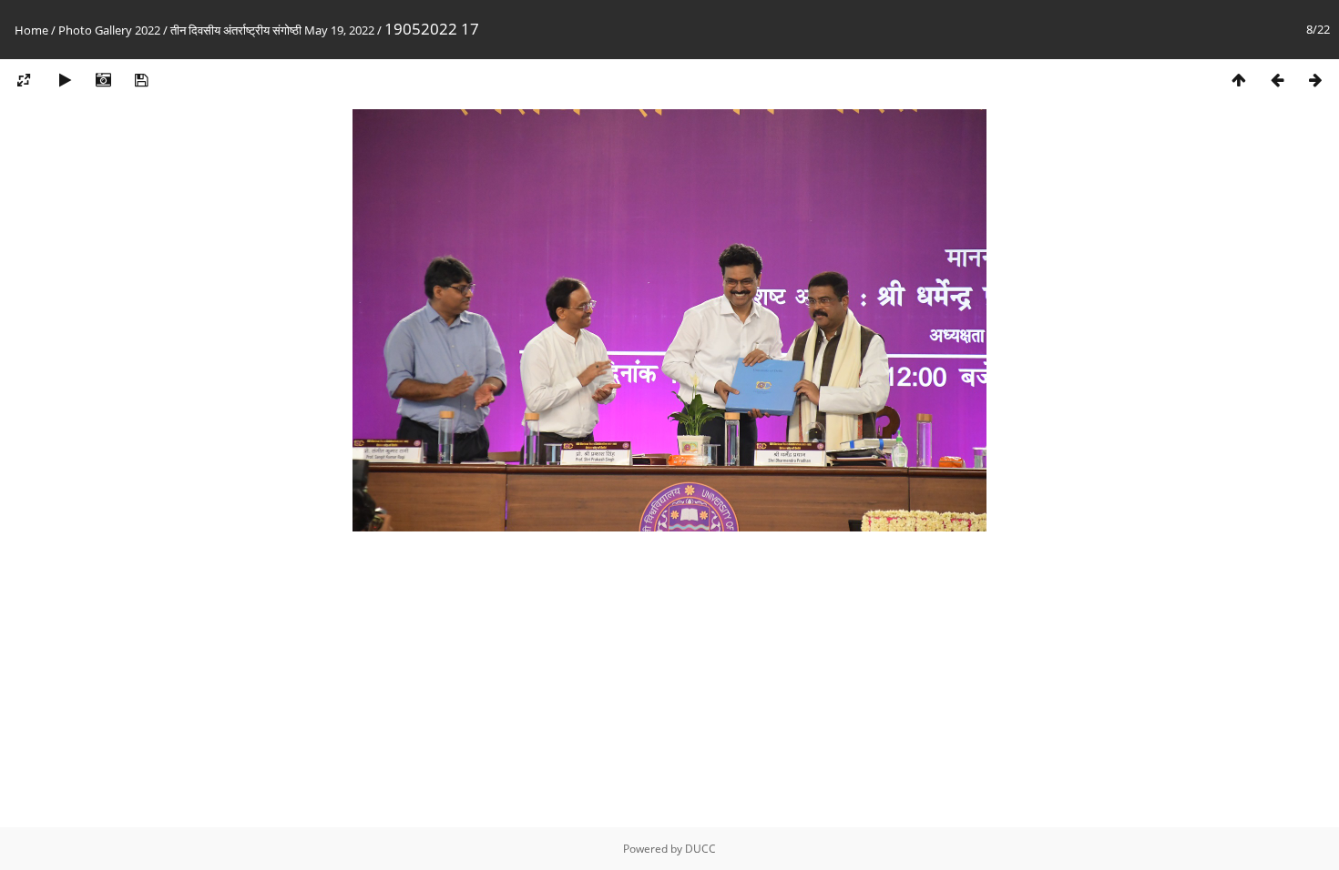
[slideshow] (65, 80)
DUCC (700, 848)
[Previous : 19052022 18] (1277, 80)
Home (31, 30)
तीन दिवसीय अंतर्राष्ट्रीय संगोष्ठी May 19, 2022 (272, 30)
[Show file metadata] (103, 80)
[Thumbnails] (1239, 80)
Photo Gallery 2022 (109, 30)
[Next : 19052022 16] (1315, 80)
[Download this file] (141, 80)
